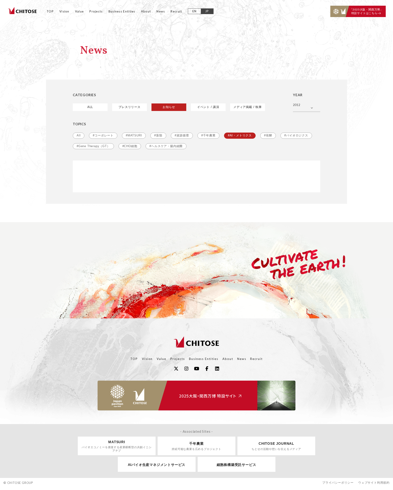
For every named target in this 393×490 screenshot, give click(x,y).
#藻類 (158, 135)
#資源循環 (182, 135)
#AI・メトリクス (240, 135)
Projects (96, 11)
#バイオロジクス (296, 135)
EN (194, 11)
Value (79, 11)
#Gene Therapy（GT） (93, 146)
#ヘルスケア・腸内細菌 (166, 146)
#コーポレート (103, 135)
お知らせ (169, 107)
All (79, 135)
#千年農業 (208, 135)
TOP (50, 11)
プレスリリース (129, 107)
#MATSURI (134, 135)
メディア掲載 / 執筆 (247, 107)
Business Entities (121, 11)
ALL (90, 107)
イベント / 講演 (208, 107)
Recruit (176, 11)
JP (207, 11)
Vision (64, 11)
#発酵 (268, 135)
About (146, 11)
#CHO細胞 (129, 146)
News (160, 11)
